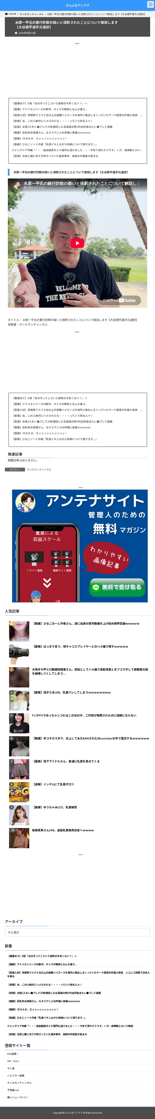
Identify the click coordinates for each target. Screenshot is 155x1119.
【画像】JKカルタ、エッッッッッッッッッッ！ (39, 138)
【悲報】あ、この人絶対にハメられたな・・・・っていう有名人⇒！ (52, 120)
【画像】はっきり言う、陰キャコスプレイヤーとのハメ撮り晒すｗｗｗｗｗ (80, 646)
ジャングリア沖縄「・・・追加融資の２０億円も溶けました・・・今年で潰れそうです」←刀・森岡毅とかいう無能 (77, 150)
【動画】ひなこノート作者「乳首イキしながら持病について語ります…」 (55, 144)
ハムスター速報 (15, 1075)
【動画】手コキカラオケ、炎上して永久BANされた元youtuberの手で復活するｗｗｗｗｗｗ (90, 738)
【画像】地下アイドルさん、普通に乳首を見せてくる (66, 761)
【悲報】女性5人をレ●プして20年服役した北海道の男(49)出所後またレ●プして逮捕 (62, 126)
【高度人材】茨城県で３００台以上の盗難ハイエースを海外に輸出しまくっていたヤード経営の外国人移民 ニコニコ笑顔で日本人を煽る (77, 115)
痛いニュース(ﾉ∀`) (17, 1097)
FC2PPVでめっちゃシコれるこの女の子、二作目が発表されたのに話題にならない (84, 715)
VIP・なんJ (13, 1061)
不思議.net (13, 1090)
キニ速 (11, 1068)
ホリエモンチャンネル (39, 469)
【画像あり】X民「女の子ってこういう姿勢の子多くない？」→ (49, 103)
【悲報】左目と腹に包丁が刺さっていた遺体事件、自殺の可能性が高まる (55, 156)
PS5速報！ (13, 1053)
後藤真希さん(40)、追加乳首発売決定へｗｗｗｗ (63, 830)
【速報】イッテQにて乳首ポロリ (53, 784)
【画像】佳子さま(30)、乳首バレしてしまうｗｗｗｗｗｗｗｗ (71, 692)
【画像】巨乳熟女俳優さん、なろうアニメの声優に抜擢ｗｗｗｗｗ (51, 132)
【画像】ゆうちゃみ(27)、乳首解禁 (54, 807)
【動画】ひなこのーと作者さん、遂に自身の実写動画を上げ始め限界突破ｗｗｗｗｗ (85, 623)
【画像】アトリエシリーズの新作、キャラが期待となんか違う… (49, 109)
